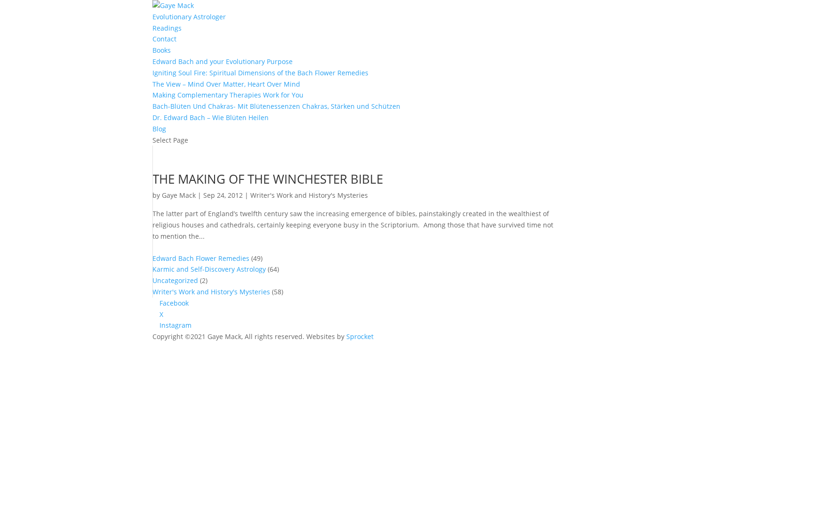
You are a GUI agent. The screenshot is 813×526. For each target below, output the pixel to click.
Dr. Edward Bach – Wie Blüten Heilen (210, 117)
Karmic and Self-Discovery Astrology (209, 269)
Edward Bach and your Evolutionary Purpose (222, 61)
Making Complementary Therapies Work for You (227, 94)
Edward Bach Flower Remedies (200, 258)
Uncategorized (175, 280)
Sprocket (360, 336)
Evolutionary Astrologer (189, 16)
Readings (167, 28)
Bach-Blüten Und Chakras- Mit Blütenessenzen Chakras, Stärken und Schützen (276, 106)
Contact (164, 38)
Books (161, 50)
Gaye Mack (179, 195)
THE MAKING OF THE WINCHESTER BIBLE (267, 178)
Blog (159, 128)
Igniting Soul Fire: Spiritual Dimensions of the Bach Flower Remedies (260, 72)
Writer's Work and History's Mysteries (309, 195)
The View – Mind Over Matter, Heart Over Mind (226, 84)
